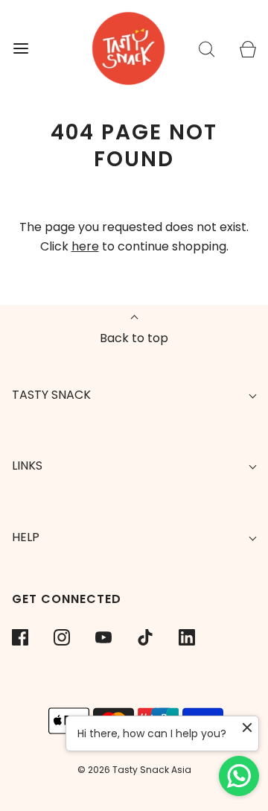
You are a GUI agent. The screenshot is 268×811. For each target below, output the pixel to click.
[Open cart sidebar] (247, 48)
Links (27, 465)
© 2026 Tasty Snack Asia (134, 769)
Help (25, 537)
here (85, 246)
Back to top (134, 338)
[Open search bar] (206, 48)
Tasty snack (51, 394)
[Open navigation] (20, 48)
